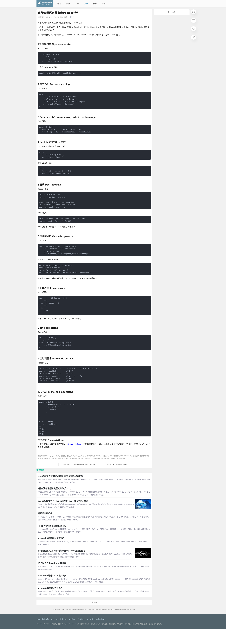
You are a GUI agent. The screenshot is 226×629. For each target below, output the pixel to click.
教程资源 (72, 619)
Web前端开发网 (55, 624)
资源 (68, 3)
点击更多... (94, 602)
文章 (86, 3)
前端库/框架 (100, 619)
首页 (59, 3)
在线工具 (54, 619)
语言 (65, 17)
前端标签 (81, 619)
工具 (77, 3)
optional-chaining (73, 444)
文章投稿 (172, 12)
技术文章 (63, 619)
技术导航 (45, 619)
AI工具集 (90, 619)
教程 (95, 3)
